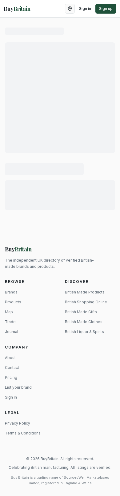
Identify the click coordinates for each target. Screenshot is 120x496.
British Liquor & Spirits (84, 331)
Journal (11, 331)
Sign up (106, 8)
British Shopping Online (86, 302)
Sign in (85, 8)
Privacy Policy (17, 423)
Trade (10, 321)
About (10, 357)
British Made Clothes (83, 321)
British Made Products (85, 292)
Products (13, 302)
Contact (12, 367)
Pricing (11, 377)
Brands (11, 292)
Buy (18, 249)
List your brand (18, 387)
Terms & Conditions (23, 433)
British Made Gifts (81, 312)
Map (9, 312)
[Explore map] (70, 9)
